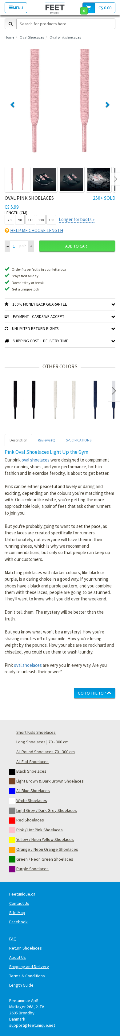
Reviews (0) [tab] (46, 440)
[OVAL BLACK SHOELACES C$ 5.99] (25, 401)
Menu (18, 7)
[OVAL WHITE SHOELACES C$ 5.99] (65, 401)
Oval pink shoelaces (65, 37)
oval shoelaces (36, 460)
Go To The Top (92, 693)
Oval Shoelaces (32, 37)
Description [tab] (18, 440)
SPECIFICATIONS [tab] (78, 440)
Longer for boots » (76, 219)
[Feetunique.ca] (55, 7)
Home (9, 37)
